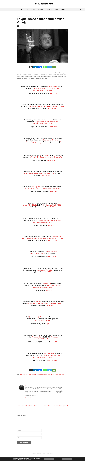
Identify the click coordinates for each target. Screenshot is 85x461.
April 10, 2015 (54, 93)
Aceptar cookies (67, 459)
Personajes (37, 15)
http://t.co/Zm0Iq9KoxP (35, 303)
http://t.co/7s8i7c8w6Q (53, 220)
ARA (21, 374)
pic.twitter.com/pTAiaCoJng (45, 173)
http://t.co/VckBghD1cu (42, 339)
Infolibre (29, 374)
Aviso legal (34, 453)
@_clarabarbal (36, 337)
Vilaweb (56, 374)
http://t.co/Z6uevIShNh (51, 88)
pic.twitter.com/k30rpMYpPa (52, 157)
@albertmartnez (43, 317)
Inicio (21, 9)
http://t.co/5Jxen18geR (28, 173)
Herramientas (40, 9)
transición (50, 374)
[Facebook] (40, 67)
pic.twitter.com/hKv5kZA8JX (42, 90)
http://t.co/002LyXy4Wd (42, 320)
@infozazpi (32, 317)
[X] (31, 67)
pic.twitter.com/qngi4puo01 (30, 142)
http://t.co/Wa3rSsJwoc (51, 140)
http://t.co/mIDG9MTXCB (51, 355)
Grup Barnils (24, 374)
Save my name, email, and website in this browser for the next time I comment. (34, 440)
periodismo (34, 374)
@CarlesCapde (49, 353)
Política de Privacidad (41, 453)
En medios (33, 9)
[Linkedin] (35, 67)
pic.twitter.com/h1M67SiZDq (42, 123)
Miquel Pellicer (23, 25)
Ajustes (58, 459)
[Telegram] (49, 67)
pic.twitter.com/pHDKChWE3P (54, 106)
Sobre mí (26, 9)
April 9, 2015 (53, 192)
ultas (53, 374)
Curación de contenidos (21, 15)
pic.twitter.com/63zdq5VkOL (52, 205)
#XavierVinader (52, 86)
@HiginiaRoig (57, 236)
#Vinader (46, 155)
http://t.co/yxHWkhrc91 (44, 270)
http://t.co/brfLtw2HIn (43, 122)
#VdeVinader (54, 122)
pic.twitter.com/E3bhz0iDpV (52, 303)
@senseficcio (46, 283)
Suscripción (62, 9)
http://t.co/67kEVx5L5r (35, 157)
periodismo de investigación (42, 374)
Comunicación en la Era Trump (52, 9)
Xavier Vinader (62, 71)
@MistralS (42, 220)
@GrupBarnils (37, 187)
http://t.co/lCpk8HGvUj (36, 106)
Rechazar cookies (48, 459)
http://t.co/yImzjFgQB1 (32, 188)
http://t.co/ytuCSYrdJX (37, 253)
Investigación (30, 15)
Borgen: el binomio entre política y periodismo (27, 405)
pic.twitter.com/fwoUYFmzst (42, 357)
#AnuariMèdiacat (38, 88)
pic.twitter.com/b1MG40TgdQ (42, 287)
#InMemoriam (41, 238)
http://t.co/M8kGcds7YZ (54, 285)
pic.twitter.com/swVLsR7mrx (42, 222)
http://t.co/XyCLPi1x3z (29, 205)
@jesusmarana (52, 252)
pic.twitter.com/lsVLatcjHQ (55, 238)
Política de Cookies (49, 453)
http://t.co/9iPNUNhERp (29, 238)
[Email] (54, 67)
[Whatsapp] (45, 67)
